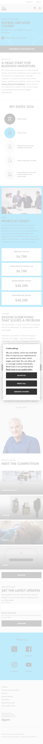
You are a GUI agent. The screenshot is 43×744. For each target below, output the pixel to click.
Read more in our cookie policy (19, 369)
